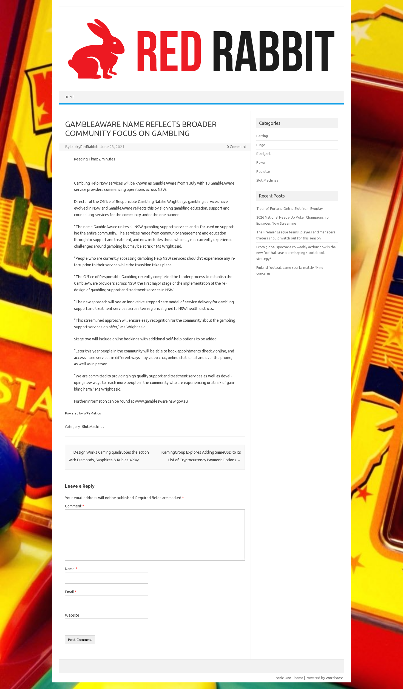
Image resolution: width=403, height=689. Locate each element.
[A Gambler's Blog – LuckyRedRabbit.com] (201, 81)
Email (71, 592)
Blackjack (263, 154)
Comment (74, 506)
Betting (262, 136)
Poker (261, 162)
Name (71, 569)
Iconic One (283, 678)
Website (72, 615)
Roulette (263, 171)
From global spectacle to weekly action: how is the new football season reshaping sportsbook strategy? (296, 253)
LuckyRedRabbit (84, 147)
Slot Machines (93, 426)
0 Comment (236, 147)
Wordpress (335, 678)
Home (70, 97)
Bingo (260, 145)
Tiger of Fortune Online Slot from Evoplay (289, 208)
